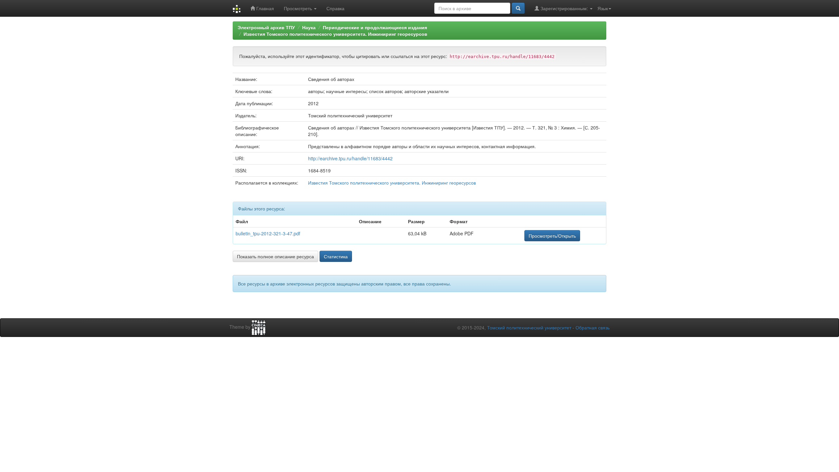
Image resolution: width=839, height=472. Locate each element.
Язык (602, 8)
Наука (309, 27)
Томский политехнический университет (529, 327)
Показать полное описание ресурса (275, 256)
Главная (264, 8)
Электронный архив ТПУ (266, 27)
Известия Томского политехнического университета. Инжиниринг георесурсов (335, 33)
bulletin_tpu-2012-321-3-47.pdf (268, 233)
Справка (335, 8)
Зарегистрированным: (564, 8)
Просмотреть (298, 8)
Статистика (336, 256)
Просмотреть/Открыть (552, 235)
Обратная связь (593, 327)
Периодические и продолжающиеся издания (375, 27)
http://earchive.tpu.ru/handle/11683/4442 (350, 158)
